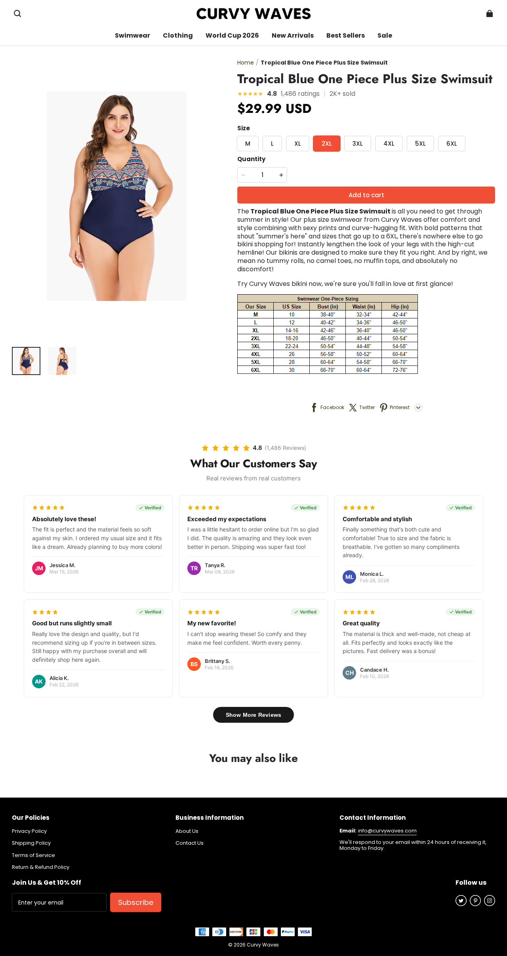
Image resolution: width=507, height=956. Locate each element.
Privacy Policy (29, 831)
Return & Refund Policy (40, 867)
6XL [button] (451, 143)
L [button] (272, 143)
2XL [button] (327, 143)
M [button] (247, 143)
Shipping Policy (31, 843)
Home (245, 63)
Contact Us (189, 843)
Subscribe (135, 902)
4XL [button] (389, 143)
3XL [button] (358, 143)
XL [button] (297, 143)
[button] (17, 13)
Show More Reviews (253, 715)
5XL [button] (420, 143)
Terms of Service (33, 855)
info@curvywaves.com (387, 830)
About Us (186, 831)
